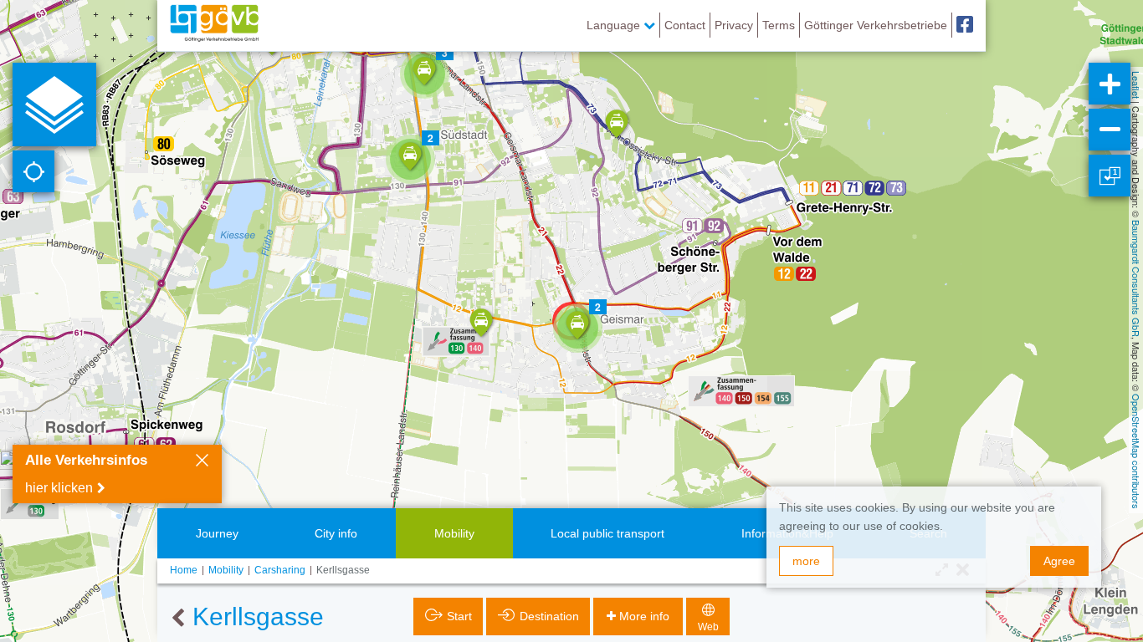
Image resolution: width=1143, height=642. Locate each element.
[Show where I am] (33, 171)
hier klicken (59, 488)
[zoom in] (1109, 83)
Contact (684, 25)
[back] (178, 618)
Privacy (734, 25)
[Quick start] (54, 104)
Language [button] (615, 25)
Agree (1059, 561)
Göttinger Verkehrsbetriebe (875, 25)
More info (644, 616)
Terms (778, 25)
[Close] (202, 462)
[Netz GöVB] (214, 25)
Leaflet (1136, 85)
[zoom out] (1109, 129)
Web (708, 627)
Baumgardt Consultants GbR (1136, 278)
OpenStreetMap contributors (1136, 451)
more (806, 561)
